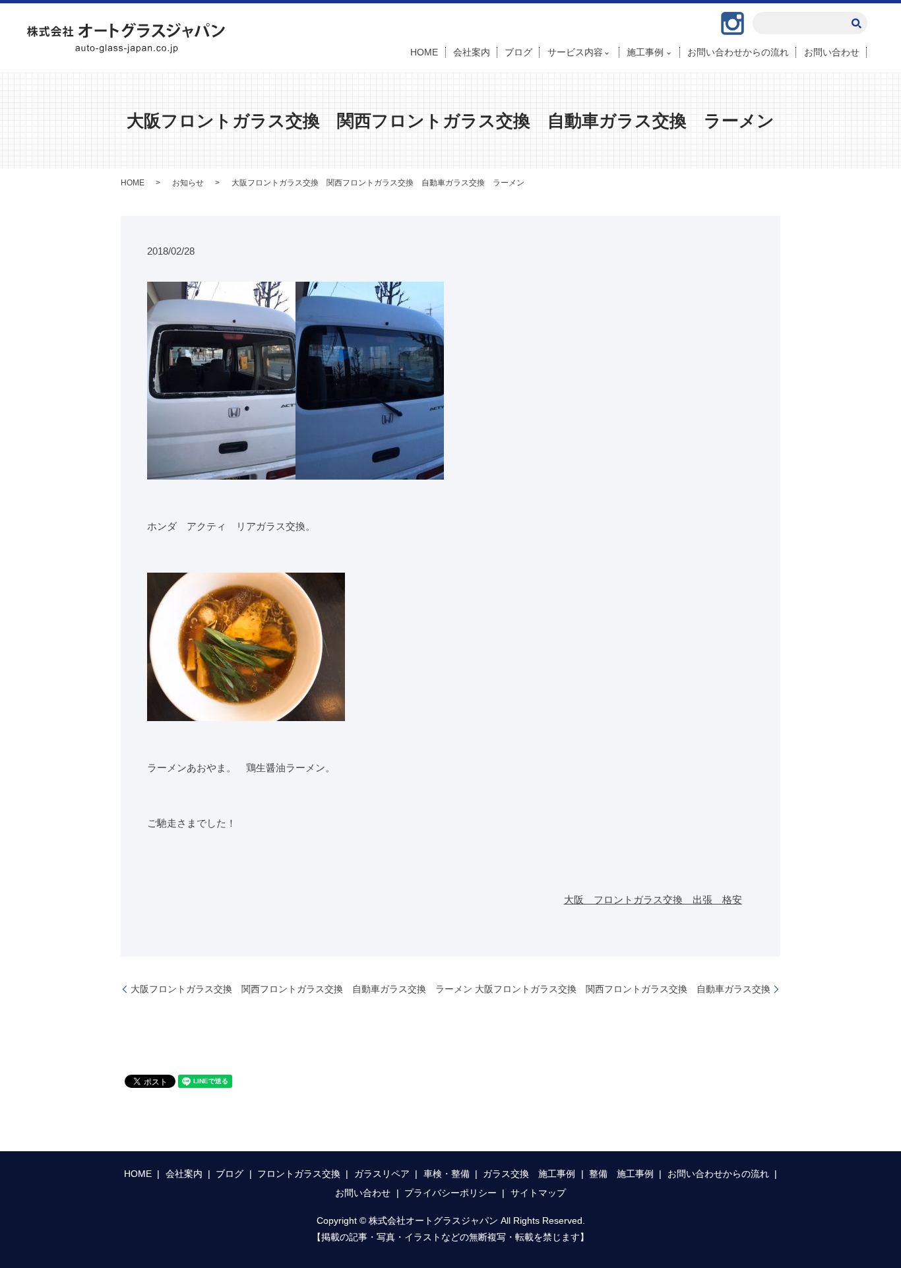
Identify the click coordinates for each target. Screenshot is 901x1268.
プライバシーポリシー (450, 1193)
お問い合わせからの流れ (738, 53)
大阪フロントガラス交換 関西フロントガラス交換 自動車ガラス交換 (622, 989)
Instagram (732, 23)
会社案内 (471, 53)
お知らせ (188, 182)
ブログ (518, 53)
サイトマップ (538, 1193)
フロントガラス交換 (298, 1173)
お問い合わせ (831, 53)
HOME (424, 53)
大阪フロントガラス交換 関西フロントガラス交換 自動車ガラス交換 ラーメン (301, 989)
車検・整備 (446, 1173)
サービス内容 (575, 53)
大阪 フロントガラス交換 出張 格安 (653, 899)
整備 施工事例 (621, 1173)
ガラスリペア (382, 1173)
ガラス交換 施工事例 (529, 1173)
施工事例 (645, 53)
